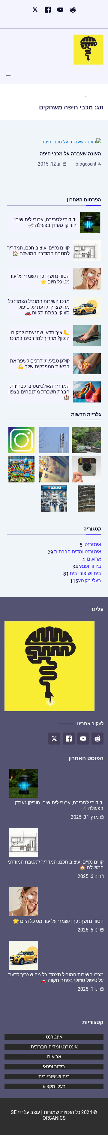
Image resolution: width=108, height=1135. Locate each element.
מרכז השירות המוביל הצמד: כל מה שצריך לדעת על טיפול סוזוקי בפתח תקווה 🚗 (39, 307)
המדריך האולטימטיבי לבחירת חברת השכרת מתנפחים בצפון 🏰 (39, 391)
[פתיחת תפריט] (8, 74)
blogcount (86, 164)
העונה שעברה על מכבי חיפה (70, 154)
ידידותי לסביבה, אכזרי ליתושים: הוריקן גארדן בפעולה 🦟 (45, 222)
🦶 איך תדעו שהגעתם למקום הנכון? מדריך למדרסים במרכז (40, 335)
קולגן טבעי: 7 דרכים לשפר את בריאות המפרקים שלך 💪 (40, 363)
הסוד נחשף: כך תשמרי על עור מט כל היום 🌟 (58, 921)
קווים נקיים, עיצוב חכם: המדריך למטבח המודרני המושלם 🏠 (38, 250)
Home (93, 96)
